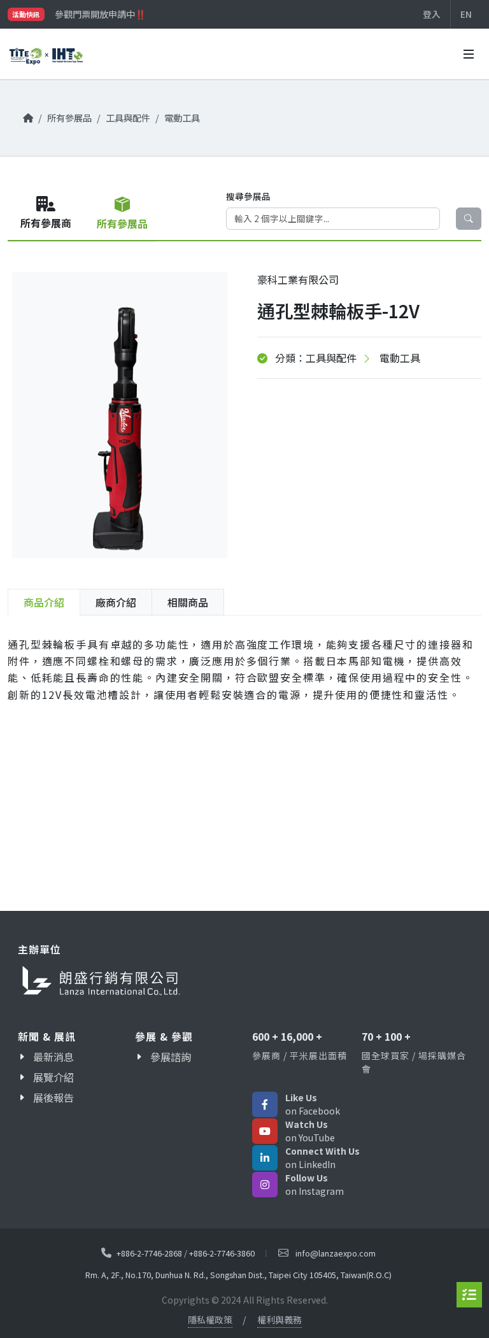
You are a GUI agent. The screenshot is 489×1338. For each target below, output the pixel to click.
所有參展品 (69, 117)
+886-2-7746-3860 (222, 1253)
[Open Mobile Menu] (469, 54)
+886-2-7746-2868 (149, 1253)
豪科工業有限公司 (298, 279)
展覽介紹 (53, 1077)
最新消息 (53, 1056)
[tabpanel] (244, 679)
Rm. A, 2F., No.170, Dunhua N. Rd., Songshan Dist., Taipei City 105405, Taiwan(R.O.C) (238, 1275)
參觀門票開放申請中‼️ (100, 14)
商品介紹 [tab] (44, 602)
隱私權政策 (210, 1319)
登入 (432, 14)
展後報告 (53, 1097)
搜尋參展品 (248, 196)
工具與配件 (128, 117)
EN (466, 14)
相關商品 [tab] (187, 602)
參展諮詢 (170, 1056)
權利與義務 (279, 1319)
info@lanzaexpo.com (335, 1253)
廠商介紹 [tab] (116, 602)
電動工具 (182, 117)
